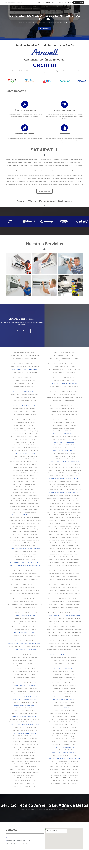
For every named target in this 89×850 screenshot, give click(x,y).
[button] (55, 2)
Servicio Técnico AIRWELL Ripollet (64, 433)
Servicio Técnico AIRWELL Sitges (64, 668)
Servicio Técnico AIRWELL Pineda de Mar (64, 383)
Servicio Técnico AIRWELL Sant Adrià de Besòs (64, 461)
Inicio (38, 2)
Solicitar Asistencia (78, 2)
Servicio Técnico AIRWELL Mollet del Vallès (24, 716)
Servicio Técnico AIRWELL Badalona (24, 391)
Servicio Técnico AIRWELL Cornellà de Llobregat (25, 565)
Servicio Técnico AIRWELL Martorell (25, 685)
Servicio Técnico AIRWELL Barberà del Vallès (25, 405)
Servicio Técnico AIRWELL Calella (24, 453)
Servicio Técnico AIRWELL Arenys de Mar (25, 369)
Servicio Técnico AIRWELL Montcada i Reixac (25, 724)
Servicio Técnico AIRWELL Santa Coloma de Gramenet (64, 615)
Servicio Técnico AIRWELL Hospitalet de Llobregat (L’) (24, 643)
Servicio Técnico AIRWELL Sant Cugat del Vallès (64, 492)
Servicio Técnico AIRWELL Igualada (25, 649)
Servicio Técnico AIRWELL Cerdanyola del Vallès (25, 548)
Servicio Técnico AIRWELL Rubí (64, 442)
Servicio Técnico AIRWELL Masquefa (24, 699)
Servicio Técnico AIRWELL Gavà (25, 615)
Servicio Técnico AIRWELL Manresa (25, 680)
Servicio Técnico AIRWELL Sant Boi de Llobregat (64, 478)
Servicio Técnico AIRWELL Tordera (64, 708)
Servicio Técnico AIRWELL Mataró (24, 705)
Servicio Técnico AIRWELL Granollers (24, 632)
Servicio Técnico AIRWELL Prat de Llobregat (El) (64, 403)
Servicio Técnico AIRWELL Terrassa (64, 699)
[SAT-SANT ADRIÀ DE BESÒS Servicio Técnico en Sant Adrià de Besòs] (13, 2)
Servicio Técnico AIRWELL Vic (64, 747)
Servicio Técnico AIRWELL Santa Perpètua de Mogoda (64, 654)
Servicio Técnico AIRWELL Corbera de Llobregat (25, 562)
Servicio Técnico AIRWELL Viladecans (64, 752)
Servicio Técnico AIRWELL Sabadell (64, 450)
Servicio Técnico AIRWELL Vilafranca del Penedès (64, 758)
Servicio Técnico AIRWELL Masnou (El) (25, 696)
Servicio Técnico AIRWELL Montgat (25, 733)
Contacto (68, 2)
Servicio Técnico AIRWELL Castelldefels (24, 515)
